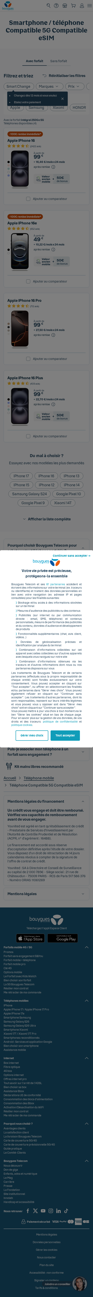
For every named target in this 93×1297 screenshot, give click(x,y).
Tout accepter (65, 735)
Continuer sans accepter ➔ (72, 556)
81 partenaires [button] (55, 584)
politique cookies (21, 725)
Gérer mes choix (32, 735)
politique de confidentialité (60, 721)
